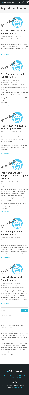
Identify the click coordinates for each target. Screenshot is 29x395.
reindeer (16, 136)
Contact (19, 377)
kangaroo (16, 186)
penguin (16, 84)
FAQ (5, 375)
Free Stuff (19, 38)
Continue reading (6, 54)
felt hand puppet (10, 41)
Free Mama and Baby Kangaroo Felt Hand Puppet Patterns (14, 176)
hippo (15, 242)
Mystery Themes (17, 388)
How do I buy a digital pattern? (17, 375)
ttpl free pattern (21, 41)
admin (20, 36)
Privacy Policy (11, 377)
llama (15, 287)
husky (15, 41)
